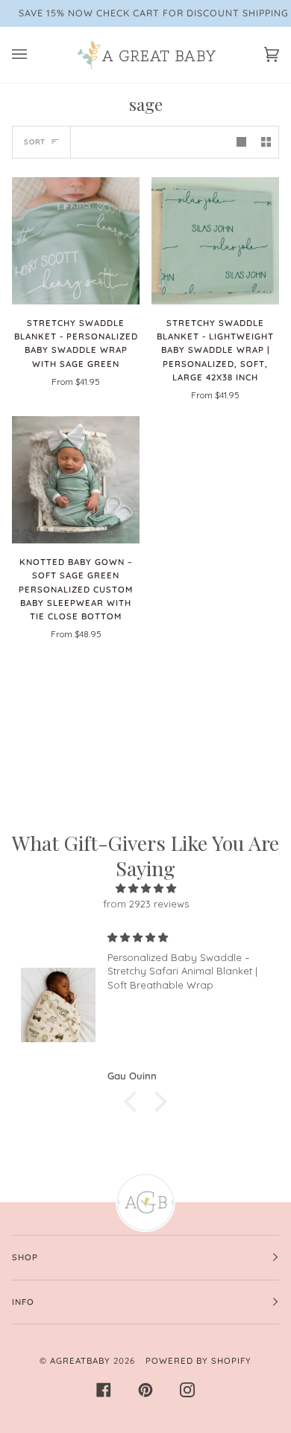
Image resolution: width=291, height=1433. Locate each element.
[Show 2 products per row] (266, 142)
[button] (134, 1101)
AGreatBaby (80, 1361)
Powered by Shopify (198, 1361)
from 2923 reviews (146, 904)
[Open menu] (34, 55)
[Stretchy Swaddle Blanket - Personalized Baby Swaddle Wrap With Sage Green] (76, 240)
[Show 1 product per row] (241, 142)
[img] (145, 888)
